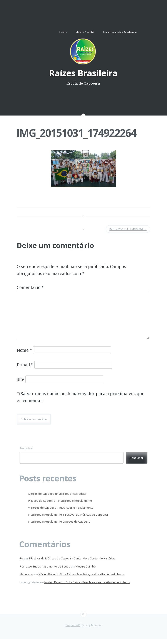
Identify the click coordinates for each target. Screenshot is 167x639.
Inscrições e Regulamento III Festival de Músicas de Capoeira (68, 515)
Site (20, 379)
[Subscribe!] (83, 614)
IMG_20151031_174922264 (76, 133)
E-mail (25, 365)
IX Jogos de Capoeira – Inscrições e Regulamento (60, 501)
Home (63, 32)
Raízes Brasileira (83, 73)
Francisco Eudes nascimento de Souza (45, 566)
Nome (24, 350)
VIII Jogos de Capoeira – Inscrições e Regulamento (60, 508)
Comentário (30, 287)
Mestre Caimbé (85, 32)
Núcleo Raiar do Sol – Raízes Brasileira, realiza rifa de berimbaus (81, 574)
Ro (21, 558)
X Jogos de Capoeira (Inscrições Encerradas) (57, 494)
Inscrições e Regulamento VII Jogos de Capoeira (59, 521)
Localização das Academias (120, 32)
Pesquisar (26, 448)
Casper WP (72, 625)
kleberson (26, 574)
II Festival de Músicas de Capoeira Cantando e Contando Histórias (71, 558)
